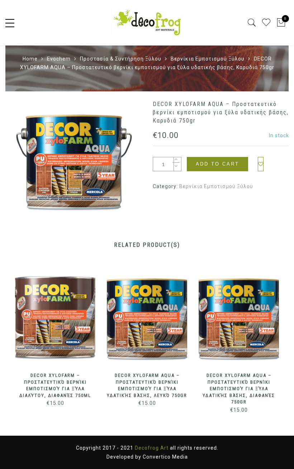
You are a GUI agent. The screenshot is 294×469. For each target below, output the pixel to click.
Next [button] (276, 333)
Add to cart (217, 164)
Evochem (59, 59)
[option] (73, 155)
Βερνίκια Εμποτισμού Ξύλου (208, 59)
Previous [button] (14, 333)
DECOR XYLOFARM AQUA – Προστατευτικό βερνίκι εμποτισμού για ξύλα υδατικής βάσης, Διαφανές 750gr (239, 389)
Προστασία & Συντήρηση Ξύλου (120, 59)
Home (30, 59)
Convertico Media (165, 457)
